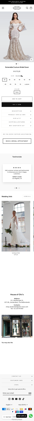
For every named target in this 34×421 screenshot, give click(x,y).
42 (24, 80)
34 (4, 80)
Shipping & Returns (17, 122)
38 (14, 80)
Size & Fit (17, 118)
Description (17, 111)
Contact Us (16, 376)
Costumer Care (16, 380)
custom (27, 84)
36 (9, 80)
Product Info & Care (17, 115)
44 (29, 80)
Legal (16, 385)
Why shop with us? (17, 125)
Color (17, 89)
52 (20, 84)
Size (15, 76)
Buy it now (17, 104)
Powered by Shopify (17, 419)
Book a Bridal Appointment (17, 141)
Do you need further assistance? (17, 134)
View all (27, 196)
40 (19, 80)
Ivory (17, 92)
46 (5, 84)
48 (10, 84)
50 (15, 84)
